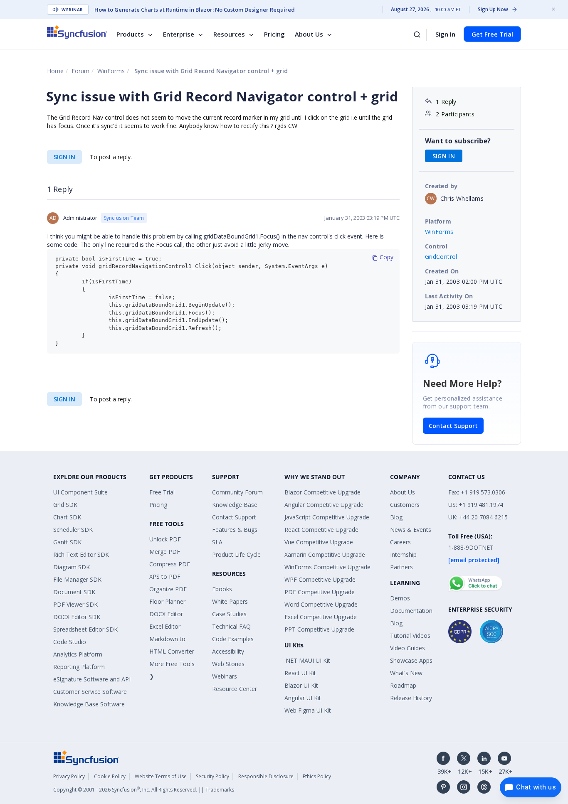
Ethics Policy (317, 776)
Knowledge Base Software (89, 704)
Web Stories (228, 664)
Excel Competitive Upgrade (320, 617)
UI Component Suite (80, 492)
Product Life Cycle (236, 554)
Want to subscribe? (458, 140)
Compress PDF (169, 564)
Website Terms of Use (161, 776)
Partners (401, 567)
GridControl (441, 257)
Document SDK (74, 592)
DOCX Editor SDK (76, 617)
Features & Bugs (234, 530)
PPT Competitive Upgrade (319, 629)
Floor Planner (167, 601)
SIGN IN (64, 157)
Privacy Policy (69, 776)
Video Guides (407, 648)
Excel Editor (164, 626)
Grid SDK (65, 505)
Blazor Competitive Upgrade (322, 492)
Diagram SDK (71, 567)
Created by (441, 186)
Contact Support (453, 426)
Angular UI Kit (302, 698)
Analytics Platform (77, 654)
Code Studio (69, 642)
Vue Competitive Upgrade (318, 542)
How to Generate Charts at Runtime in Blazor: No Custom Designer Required (194, 9)
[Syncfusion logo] (77, 32)
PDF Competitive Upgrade (319, 592)
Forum (80, 71)
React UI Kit (300, 673)
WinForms (111, 71)
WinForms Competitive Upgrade (327, 567)
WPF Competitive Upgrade (320, 579)
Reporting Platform (79, 667)
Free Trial (162, 492)
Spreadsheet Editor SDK (85, 629)
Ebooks (222, 589)
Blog (396, 517)
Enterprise (178, 34)
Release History (411, 698)
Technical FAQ (231, 626)
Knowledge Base (234, 505)
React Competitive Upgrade (321, 530)
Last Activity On (449, 296)
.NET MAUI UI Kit (307, 660)
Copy (385, 257)
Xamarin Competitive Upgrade (324, 554)
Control (436, 246)
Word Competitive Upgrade (321, 604)
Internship (403, 554)
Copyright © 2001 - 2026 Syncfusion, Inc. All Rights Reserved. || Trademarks (143, 789)
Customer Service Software (90, 692)
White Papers (230, 601)
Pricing (274, 34)
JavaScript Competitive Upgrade (326, 517)
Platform (438, 221)
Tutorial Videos (410, 635)
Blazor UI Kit (301, 685)
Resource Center (234, 689)
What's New (406, 673)
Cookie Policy (110, 776)
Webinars (224, 676)
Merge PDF (164, 552)
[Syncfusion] (86, 757)
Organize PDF (168, 589)
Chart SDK (67, 517)
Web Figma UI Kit (307, 710)
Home (55, 71)
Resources (229, 34)
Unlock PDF (165, 539)
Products (130, 34)
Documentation (411, 611)
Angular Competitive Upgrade (323, 505)
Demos (400, 598)
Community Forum (237, 492)
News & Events (410, 530)
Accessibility (228, 651)
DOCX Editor (166, 614)
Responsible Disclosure (266, 776)
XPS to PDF (164, 576)
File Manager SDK (77, 579)
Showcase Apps (411, 660)
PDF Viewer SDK (75, 604)
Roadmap (403, 685)
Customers (405, 505)
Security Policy (212, 776)
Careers (400, 542)
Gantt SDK (67, 542)
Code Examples (233, 639)
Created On (442, 271)
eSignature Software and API (92, 679)
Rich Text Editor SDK (81, 554)
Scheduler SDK (73, 530)
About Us (309, 34)
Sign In (445, 34)
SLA (217, 542)
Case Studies (229, 614)
